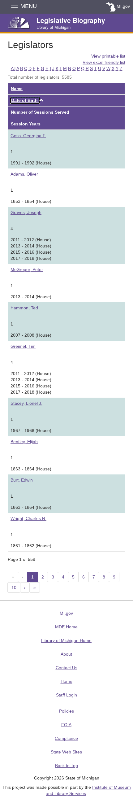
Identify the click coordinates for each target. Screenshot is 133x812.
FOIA (66, 724)
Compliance (66, 738)
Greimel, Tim (23, 346)
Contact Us (66, 667)
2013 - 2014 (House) (31, 296)
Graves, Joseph (26, 212)
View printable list (108, 56)
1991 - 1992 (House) (31, 162)
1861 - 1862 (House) (31, 545)
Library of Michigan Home (66, 640)
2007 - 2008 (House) (31, 335)
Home (66, 681)
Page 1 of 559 (21, 559)
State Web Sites (66, 751)
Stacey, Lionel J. (26, 403)
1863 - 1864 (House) (31, 468)
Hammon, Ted (24, 307)
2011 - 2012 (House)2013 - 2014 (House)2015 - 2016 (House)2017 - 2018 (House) (31, 249)
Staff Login (66, 694)
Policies (66, 711)
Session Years (26, 123)
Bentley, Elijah (24, 441)
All (13, 68)
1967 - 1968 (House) (31, 430)
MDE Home (66, 626)
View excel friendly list (104, 62)
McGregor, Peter (27, 269)
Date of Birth (25, 100)
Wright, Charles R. (28, 518)
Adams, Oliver (24, 174)
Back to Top (66, 765)
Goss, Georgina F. (28, 135)
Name (17, 88)
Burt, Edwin (22, 480)
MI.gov (123, 6)
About (66, 654)
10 (13, 587)
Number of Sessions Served (40, 112)
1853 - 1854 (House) (31, 201)
